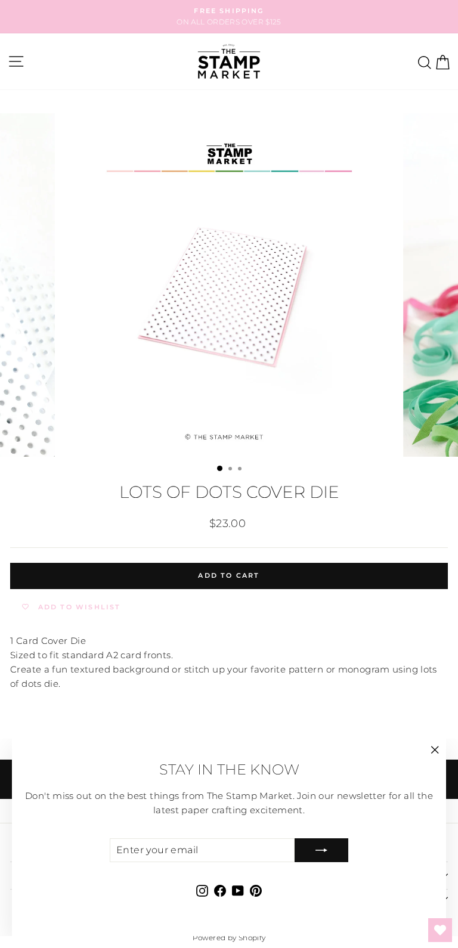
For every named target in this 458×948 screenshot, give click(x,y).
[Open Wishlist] (440, 930)
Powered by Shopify (229, 937)
